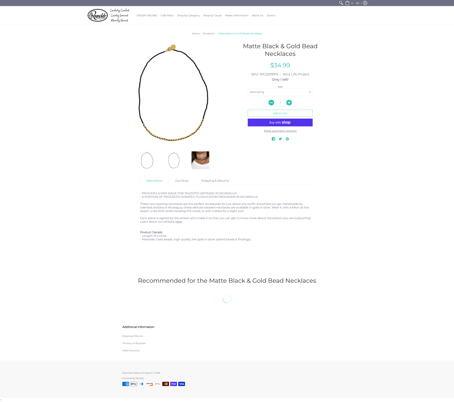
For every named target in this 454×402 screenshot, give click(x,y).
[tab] (154, 181)
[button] (352, 3)
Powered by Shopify (133, 378)
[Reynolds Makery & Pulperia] (109, 15)
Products (209, 33)
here (178, 221)
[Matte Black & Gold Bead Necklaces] (147, 160)
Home (196, 33)
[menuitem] (341, 3)
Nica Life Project (296, 74)
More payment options (280, 131)
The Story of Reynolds (134, 343)
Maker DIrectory (131, 350)
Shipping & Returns (132, 336)
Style (280, 86)
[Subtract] (271, 102)
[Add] (289, 102)
